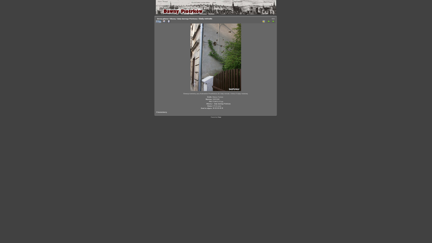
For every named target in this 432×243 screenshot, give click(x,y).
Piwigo (219, 117)
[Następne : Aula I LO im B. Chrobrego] (273, 21)
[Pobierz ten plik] (168, 21)
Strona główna (162, 19)
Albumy (173, 19)
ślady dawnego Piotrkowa (187, 19)
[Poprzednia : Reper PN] (268, 21)
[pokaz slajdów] (164, 21)
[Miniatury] (263, 21)
